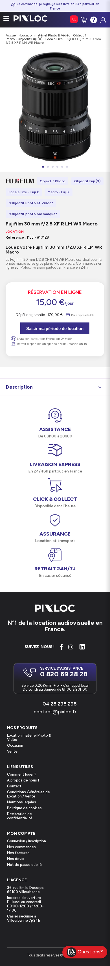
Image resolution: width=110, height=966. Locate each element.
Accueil (11, 35)
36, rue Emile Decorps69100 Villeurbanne (25, 890)
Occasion (15, 745)
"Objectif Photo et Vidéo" (31, 203)
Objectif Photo (52, 181)
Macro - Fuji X (59, 192)
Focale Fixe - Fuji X (59, 39)
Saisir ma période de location (54, 328)
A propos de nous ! (23, 780)
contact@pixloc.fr (55, 712)
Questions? (90, 952)
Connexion (102, 18)
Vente (12, 751)
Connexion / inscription (26, 841)
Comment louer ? (21, 774)
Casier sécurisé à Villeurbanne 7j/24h (23, 918)
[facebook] (61, 647)
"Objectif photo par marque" (33, 214)
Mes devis (15, 859)
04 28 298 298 (60, 704)
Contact (14, 786)
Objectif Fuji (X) (30, 39)
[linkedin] (82, 647)
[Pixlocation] (30, 18)
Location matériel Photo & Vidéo (45, 35)
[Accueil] (55, 609)
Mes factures (18, 853)
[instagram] (70, 646)
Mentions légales (21, 802)
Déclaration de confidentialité (19, 816)
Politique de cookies (24, 808)
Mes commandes (21, 847)
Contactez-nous (93, 19)
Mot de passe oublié (24, 865)
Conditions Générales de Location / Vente (28, 794)
